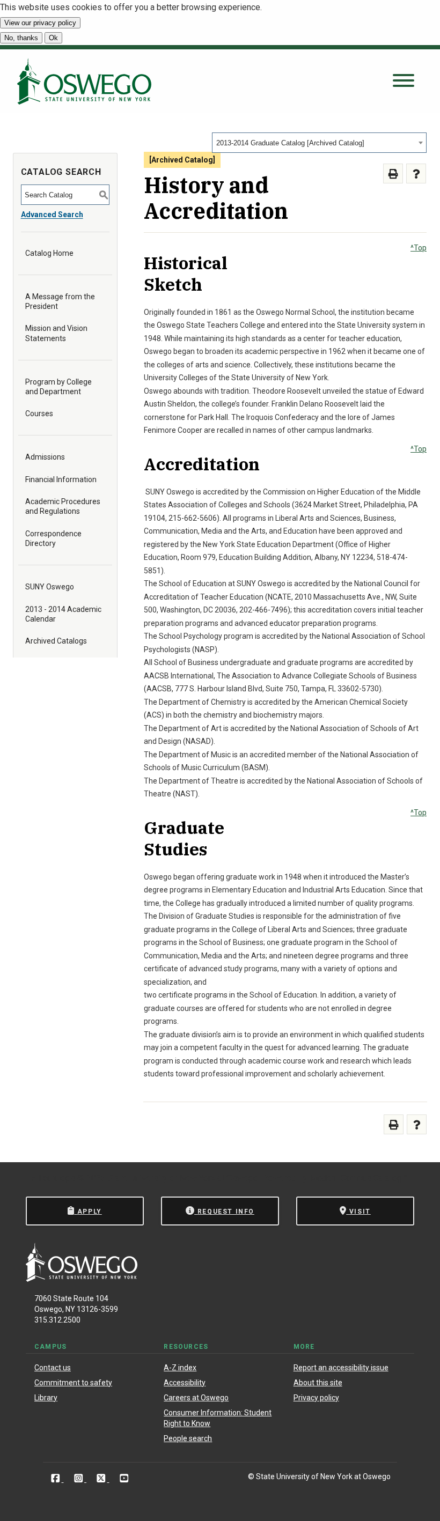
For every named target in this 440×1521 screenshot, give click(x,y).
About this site (318, 1382)
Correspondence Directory (53, 538)
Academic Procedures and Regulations (62, 506)
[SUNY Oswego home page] (84, 81)
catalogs (59, 1178)
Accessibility (185, 1382)
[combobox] (319, 142)
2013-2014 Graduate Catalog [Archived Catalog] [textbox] (290, 143)
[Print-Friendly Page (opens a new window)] (393, 173)
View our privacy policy (40, 23)
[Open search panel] (403, 81)
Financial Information (61, 479)
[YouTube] (124, 1478)
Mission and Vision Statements (56, 333)
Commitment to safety (73, 1382)
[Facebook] (56, 1478)
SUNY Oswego (49, 586)
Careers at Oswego (196, 1397)
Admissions (45, 457)
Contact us (52, 1367)
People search (188, 1438)
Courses (39, 413)
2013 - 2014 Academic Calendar (63, 614)
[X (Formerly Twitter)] (102, 1478)
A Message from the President (60, 301)
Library (45, 1397)
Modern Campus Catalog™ (358, 1178)
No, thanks (21, 38)
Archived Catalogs (56, 641)
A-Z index (180, 1367)
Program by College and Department (58, 387)
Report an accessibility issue (341, 1367)
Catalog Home (49, 253)
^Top (418, 247)
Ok (53, 38)
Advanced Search (52, 214)
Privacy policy (316, 1397)
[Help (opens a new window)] (416, 173)
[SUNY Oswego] (81, 1279)
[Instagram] (79, 1478)
